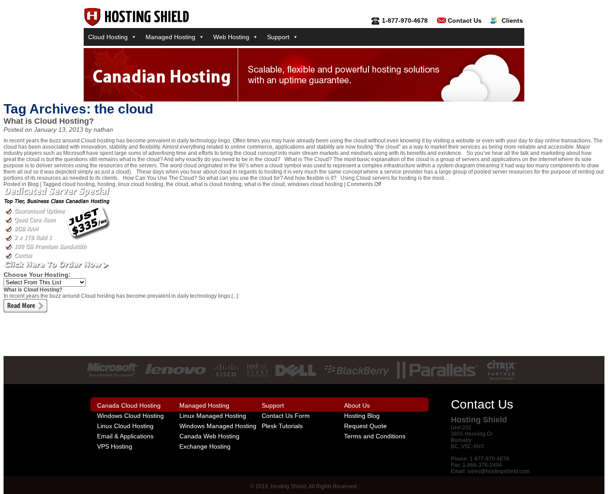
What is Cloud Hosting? (49, 121)
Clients (512, 20)
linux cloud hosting (140, 184)
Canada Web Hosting (209, 436)
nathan (103, 129)
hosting (106, 184)
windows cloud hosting (315, 184)
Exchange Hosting (205, 446)
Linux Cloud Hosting (125, 425)
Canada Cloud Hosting (129, 405)
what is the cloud (264, 184)
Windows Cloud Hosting (130, 415)
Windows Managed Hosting (217, 425)
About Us (357, 405)
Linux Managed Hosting (212, 415)
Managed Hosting (170, 36)
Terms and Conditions (374, 436)
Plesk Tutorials (282, 425)
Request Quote (365, 425)
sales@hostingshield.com (498, 471)
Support (278, 36)
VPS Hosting (114, 446)
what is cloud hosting (216, 184)
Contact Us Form (286, 415)
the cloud (177, 184)
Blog (33, 184)
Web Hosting (231, 36)
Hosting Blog (362, 415)
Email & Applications (125, 436)
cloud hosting (78, 184)
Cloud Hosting (108, 36)
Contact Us (465, 20)
